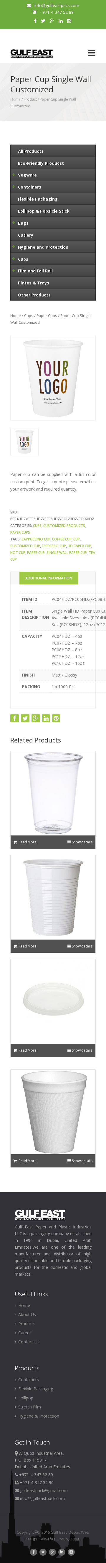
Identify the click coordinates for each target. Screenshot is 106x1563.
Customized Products (64, 525)
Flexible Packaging (35, 1388)
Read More (28, 842)
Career (24, 1332)
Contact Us (28, 1342)
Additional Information (48, 578)
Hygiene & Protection (38, 1416)
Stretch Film (29, 1407)
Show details (82, 842)
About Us (26, 1314)
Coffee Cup (62, 539)
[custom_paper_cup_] (24, 442)
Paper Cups (47, 315)
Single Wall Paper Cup (67, 552)
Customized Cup (25, 545)
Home (15, 99)
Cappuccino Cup (35, 539)
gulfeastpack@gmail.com (43, 1490)
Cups (28, 315)
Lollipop (25, 1398)
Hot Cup (17, 552)
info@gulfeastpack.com (55, 5)
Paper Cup (36, 552)
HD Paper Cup (79, 545)
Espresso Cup (54, 545)
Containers (28, 1379)
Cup (76, 539)
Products (26, 1323)
